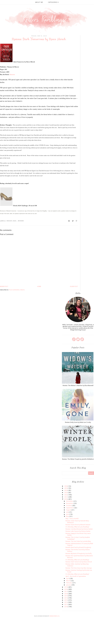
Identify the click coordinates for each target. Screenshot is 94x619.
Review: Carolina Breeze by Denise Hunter (79, 529)
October (69, 505)
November (69, 503)
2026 (66, 486)
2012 (66, 602)
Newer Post (4, 286)
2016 (66, 594)
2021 (66, 497)
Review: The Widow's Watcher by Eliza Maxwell (78, 385)
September (70, 508)
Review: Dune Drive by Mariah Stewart (78, 524)
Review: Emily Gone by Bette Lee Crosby (78, 422)
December (69, 501)
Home (39, 286)
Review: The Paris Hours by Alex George (79, 568)
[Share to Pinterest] (76, 221)
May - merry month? (72, 518)
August (68, 510)
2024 (66, 490)
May (67, 516)
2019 (66, 587)
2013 (66, 600)
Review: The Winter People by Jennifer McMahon (78, 459)
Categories (53, 2)
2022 (66, 495)
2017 (66, 591)
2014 (66, 598)
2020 (66, 499)
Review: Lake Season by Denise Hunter (78, 531)
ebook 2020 (12, 221)
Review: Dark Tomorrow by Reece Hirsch (79, 562)
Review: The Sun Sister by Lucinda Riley (78, 541)
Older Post (74, 286)
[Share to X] (72, 221)
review (21, 221)
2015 (66, 596)
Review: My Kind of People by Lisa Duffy (79, 553)
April (68, 578)
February (69, 583)
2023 (66, 492)
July (67, 512)
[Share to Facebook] (69, 221)
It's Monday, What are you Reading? (77, 527)
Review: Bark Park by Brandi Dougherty (78, 547)
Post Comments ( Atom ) (17, 290)
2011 (66, 604)
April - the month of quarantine (76, 576)
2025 (66, 488)
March (68, 581)
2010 (66, 606)
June (67, 514)
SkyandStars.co (54, 616)
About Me (39, 2)
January (68, 585)
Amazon (12, 74)
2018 (66, 589)
